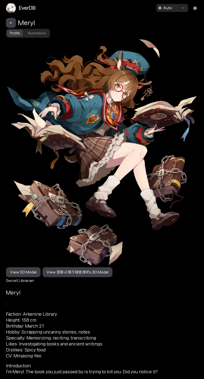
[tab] (15, 33)
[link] (27, 8)
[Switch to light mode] (195, 8)
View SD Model (23, 272)
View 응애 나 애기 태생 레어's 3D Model (77, 272)
